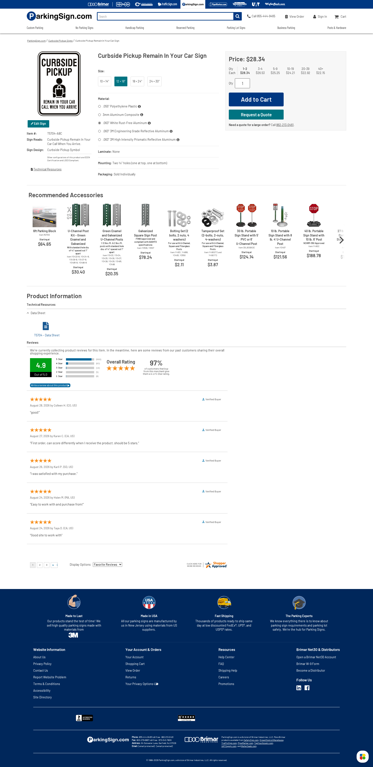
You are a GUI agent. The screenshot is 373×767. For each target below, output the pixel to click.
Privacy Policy (42, 664)
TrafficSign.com (229, 743)
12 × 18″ (120, 81)
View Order (132, 670)
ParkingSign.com (36, 40)
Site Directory (42, 697)
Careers (223, 677)
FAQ (221, 664)
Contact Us (40, 670)
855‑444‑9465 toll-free (149, 737)
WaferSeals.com (248, 746)
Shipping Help (227, 670)
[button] (363, 757)
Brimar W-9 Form (307, 664)
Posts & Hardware (336, 28)
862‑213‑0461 (285, 125)
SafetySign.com (251, 740)
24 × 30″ (154, 81)
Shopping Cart (135, 664)
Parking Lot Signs (236, 28)
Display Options (80, 564)
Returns (130, 677)
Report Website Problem (49, 677)
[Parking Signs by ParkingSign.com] (59, 21)
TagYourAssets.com (263, 743)
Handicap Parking (134, 28)
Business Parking (286, 28)
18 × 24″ (137, 81)
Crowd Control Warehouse (271, 740)
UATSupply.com (228, 746)
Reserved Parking (185, 28)
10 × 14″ (104, 81)
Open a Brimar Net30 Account (316, 657)
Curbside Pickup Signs (60, 40)
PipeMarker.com (245, 743)
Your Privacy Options (139, 684)
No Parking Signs (84, 28)
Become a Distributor (310, 670)
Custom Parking (35, 28)
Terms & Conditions (46, 684)
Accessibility (42, 690)
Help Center (226, 657)
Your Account (134, 657)
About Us (39, 657)
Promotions (226, 684)
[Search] (237, 16)
